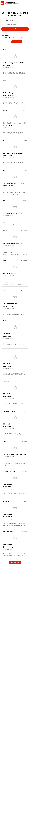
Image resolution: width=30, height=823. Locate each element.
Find (16, 29)
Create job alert (17, 41)
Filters (7, 41)
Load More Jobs (15, 562)
